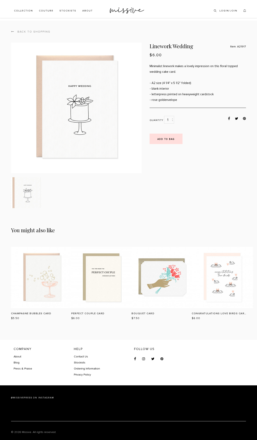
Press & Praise (23, 368)
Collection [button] (23, 10)
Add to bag (166, 139)
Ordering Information (87, 368)
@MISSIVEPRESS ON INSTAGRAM (32, 397)
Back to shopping (33, 31)
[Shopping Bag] (244, 11)
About (87, 10)
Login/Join (228, 10)
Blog (16, 362)
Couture (46, 10)
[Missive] (127, 10)
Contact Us (81, 356)
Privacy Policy (82, 374)
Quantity (156, 120)
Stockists (67, 10)
